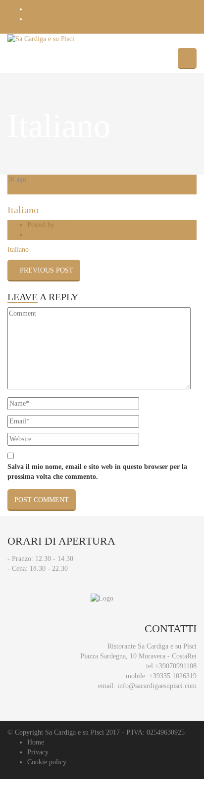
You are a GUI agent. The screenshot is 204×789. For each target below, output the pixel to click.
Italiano (23, 209)
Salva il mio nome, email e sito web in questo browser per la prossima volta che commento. (97, 471)
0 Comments (44, 234)
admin (65, 225)
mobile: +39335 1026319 (161, 676)
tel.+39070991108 (171, 666)
